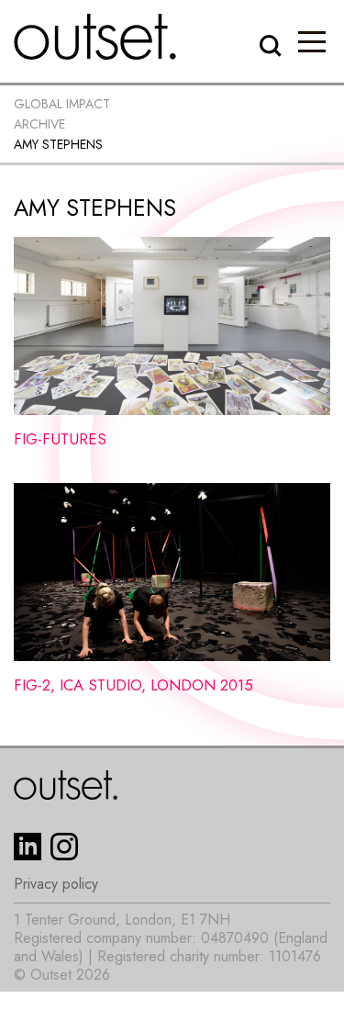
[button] (312, 41)
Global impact (62, 104)
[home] (95, 37)
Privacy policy (56, 884)
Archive (39, 124)
